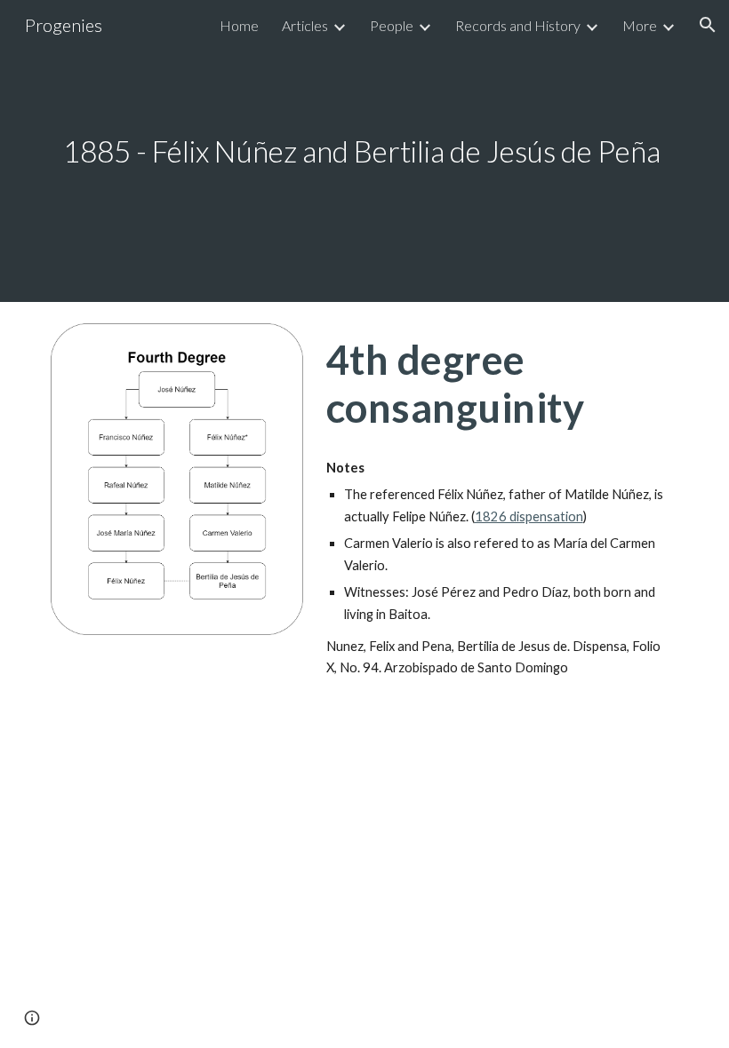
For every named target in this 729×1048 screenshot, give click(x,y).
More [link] (639, 25)
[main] (364, 151)
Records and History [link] (518, 25)
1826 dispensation (529, 516)
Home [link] (239, 25)
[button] (707, 25)
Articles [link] (305, 25)
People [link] (391, 25)
